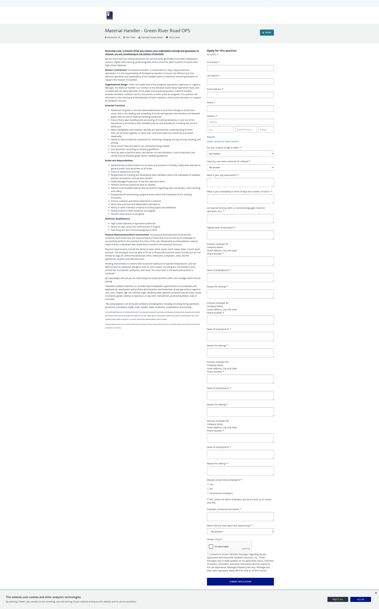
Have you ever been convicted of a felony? (228, 161)
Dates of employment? (219, 270)
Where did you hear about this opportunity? (229, 525)
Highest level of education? (221, 227)
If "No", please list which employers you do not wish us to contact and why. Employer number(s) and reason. (239, 504)
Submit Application (240, 581)
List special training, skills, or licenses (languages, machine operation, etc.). (236, 209)
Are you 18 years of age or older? (224, 147)
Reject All (338, 599)
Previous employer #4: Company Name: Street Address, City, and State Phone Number (222, 426)
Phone (211, 102)
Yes (211, 484)
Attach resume (214, 141)
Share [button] (268, 32)
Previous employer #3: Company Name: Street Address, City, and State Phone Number (222, 367)
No (211, 488)
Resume (211, 137)
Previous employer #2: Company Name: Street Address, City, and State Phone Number (222, 308)
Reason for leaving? (217, 286)
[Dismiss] (376, 593)
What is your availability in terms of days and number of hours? (239, 191)
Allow (360, 599)
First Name (213, 62)
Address (212, 116)
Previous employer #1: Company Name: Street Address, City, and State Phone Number (222, 249)
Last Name (213, 75)
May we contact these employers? (224, 479)
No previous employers (221, 493)
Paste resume (231, 141)
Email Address (215, 89)
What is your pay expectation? (223, 175)
